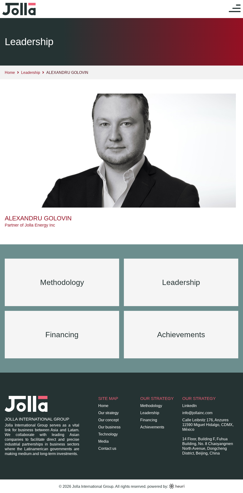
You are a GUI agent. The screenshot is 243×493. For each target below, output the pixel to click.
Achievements (152, 427)
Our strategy (108, 413)
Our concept (108, 420)
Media (103, 441)
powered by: (158, 486)
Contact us (107, 448)
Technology (108, 434)
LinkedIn (189, 406)
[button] (235, 9)
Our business (109, 427)
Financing (148, 420)
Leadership (30, 73)
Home (10, 73)
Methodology (151, 406)
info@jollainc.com (197, 413)
